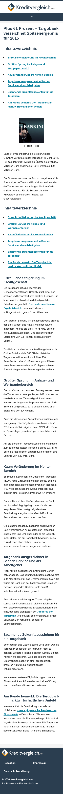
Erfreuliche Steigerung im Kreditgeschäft (32, 57)
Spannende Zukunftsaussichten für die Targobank (30, 94)
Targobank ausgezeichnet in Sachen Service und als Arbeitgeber (29, 83)
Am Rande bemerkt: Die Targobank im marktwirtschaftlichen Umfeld (30, 104)
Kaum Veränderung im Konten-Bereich (30, 75)
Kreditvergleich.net (31, 7)
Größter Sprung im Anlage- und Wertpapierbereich (26, 66)
